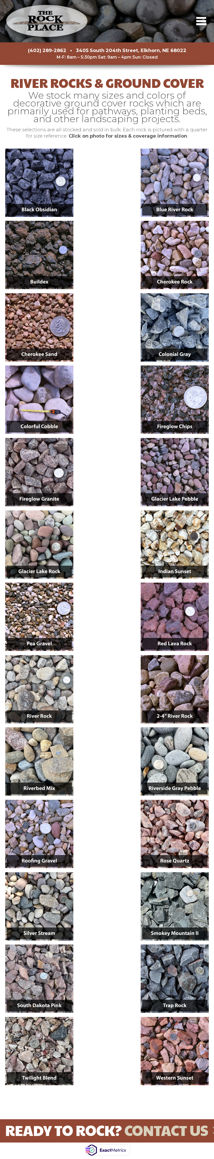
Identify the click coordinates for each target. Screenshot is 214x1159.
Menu (201, 21)
